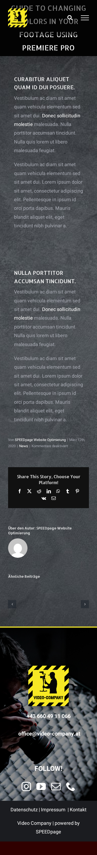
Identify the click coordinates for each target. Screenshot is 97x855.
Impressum (53, 809)
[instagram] (26, 786)
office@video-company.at (49, 734)
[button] (12, 604)
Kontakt (78, 809)
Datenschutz (24, 809)
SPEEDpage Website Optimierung (40, 439)
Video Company (34, 823)
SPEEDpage (48, 832)
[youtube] (41, 786)
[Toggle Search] (69, 17)
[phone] (70, 786)
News (23, 446)
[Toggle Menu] (85, 17)
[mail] (56, 786)
